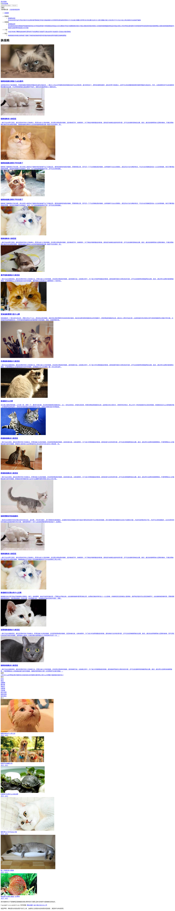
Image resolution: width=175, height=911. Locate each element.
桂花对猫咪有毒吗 (33, 675)
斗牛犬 (70, 20)
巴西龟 (28, 31)
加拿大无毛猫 (24, 28)
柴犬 (43, 20)
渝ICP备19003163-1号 (40, 905)
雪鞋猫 (17, 28)
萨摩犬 (83, 20)
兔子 (15, 31)
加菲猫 (52, 26)
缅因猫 (28, 26)
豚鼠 (37, 31)
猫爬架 (64, 35)
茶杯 (66, 20)
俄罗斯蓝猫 (143, 26)
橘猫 (72, 26)
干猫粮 (26, 35)
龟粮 (34, 35)
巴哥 (40, 20)
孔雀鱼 (41, 31)
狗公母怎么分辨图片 (45, 675)
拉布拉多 (11, 20)
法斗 (120, 20)
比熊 (29, 20)
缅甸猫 (102, 26)
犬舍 (10, 9)
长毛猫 (80, 26)
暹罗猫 (23, 26)
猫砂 (45, 35)
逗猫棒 (60, 35)
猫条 (48, 35)
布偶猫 (19, 26)
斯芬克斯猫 (135, 26)
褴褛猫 (169, 26)
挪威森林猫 (108, 26)
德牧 (48, 20)
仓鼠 (9, 31)
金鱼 (21, 31)
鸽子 (31, 31)
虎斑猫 (93, 26)
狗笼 (43, 35)
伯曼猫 (130, 26)
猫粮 (12, 35)
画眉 (56, 31)
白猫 (83, 26)
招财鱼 (68, 31)
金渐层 (118, 26)
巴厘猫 (61, 26)
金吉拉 (57, 26)
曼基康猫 (164, 26)
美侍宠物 (4, 1)
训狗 (18, 9)
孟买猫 (114, 26)
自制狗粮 (21, 35)
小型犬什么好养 (6, 675)
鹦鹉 (18, 31)
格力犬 (108, 20)
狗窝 (40, 35)
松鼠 (34, 31)
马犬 (51, 20)
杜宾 (86, 20)
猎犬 (130, 20)
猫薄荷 (52, 35)
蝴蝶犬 (79, 20)
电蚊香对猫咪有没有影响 (19, 675)
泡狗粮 (16, 35)
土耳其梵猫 (124, 26)
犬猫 (69, 26)
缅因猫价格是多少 (57, 675)
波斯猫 (41, 26)
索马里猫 (12, 28)
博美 (54, 20)
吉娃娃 (134, 20)
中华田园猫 (46, 26)
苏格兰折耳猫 (34, 26)
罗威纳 (138, 20)
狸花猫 (76, 26)
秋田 (63, 20)
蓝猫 (152, 26)
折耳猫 (65, 26)
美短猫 (14, 26)
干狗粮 (30, 35)
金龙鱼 (64, 31)
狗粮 (9, 35)
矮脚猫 (156, 26)
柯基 (32, 20)
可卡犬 (116, 20)
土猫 (159, 26)
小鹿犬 (99, 20)
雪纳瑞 (36, 20)
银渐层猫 (88, 26)
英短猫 (10, 26)
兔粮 (37, 35)
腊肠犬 (103, 20)
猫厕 (56, 35)
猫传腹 (14, 9)
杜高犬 (112, 20)
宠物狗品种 (11, 18)
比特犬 (95, 20)
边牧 (127, 20)
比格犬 (74, 20)
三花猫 (98, 26)
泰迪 (45, 20)
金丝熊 (49, 31)
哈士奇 (124, 20)
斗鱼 (53, 31)
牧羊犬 (26, 20)
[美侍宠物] (4, 3)
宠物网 (6, 13)
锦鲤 (24, 31)
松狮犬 (90, 20)
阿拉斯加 (59, 20)
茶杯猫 (149, 26)
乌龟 (12, 31)
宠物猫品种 (11, 24)
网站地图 (30, 905)
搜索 (2, 7)
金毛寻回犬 (20, 20)
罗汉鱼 (45, 31)
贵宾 (15, 20)
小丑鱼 (60, 31)
